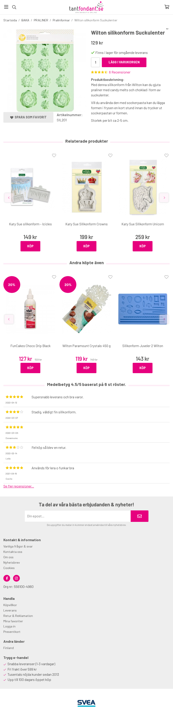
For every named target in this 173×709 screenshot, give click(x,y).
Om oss (8, 557)
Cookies (9, 568)
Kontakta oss (12, 552)
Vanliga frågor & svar (18, 546)
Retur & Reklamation (18, 616)
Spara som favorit (30, 117)
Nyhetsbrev (11, 562)
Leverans (10, 610)
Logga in (9, 626)
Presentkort (11, 632)
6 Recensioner (119, 72)
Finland (8, 648)
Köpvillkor (10, 605)
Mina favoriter (13, 621)
